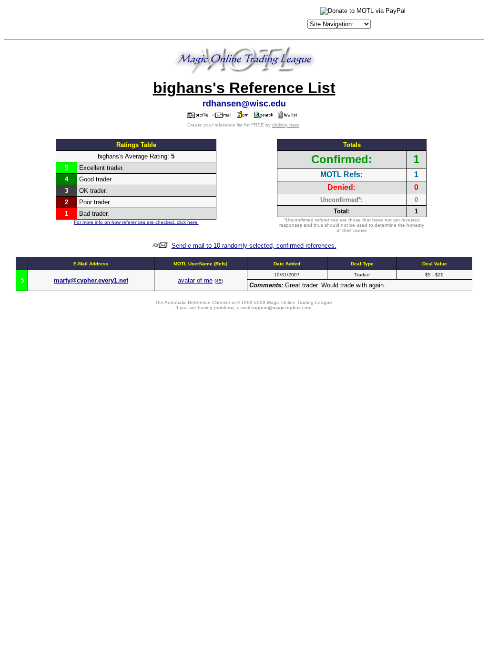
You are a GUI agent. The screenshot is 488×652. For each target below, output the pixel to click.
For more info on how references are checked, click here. (136, 222)
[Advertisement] (193, 20)
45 (219, 281)
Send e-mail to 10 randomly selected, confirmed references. (254, 245)
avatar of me (195, 280)
